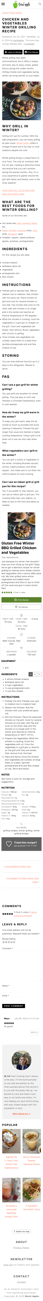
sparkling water (29, 223)
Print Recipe (32, 52)
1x (31, 674)
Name (5, 986)
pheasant (12, 234)
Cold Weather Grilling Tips (18, 866)
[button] (2, 592)
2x (35, 674)
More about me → (21, 1114)
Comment (7, 948)
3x (39, 674)
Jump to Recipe (14, 52)
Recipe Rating (8, 939)
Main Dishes (16, 13)
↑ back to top (21, 1231)
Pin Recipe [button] (23, 607)
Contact (21, 1282)
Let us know (19, 845)
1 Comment (29, 44)
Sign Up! (8, 1265)
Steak (5, 230)
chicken (12, 230)
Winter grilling (23, 143)
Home (5, 13)
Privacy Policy (21, 1247)
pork (35, 230)
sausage (21, 230)
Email (5, 996)
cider (18, 223)
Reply (34, 1032)
